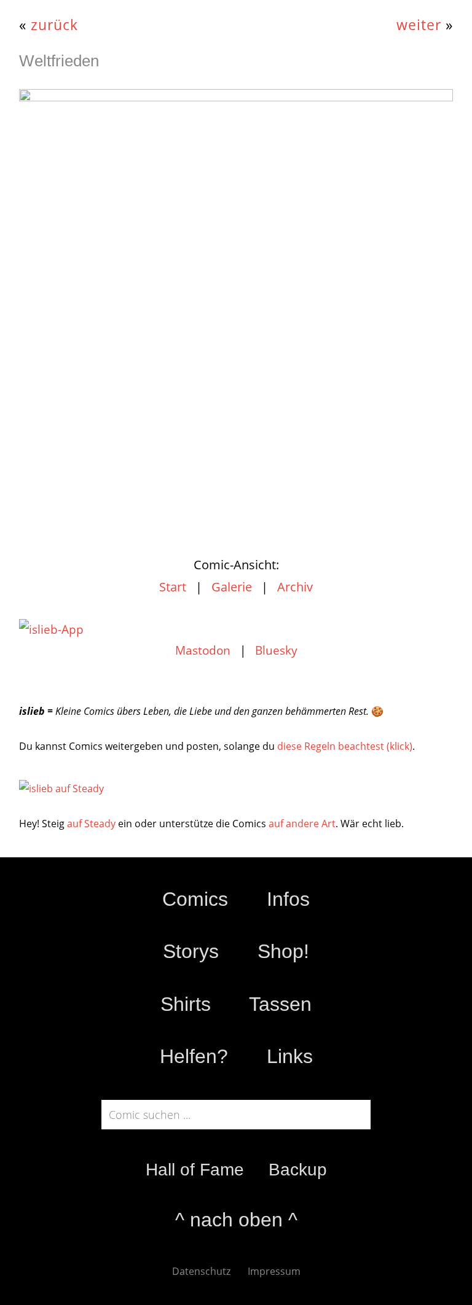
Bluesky (276, 650)
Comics (195, 899)
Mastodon (202, 650)
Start (172, 586)
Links (290, 1056)
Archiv (295, 586)
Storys (191, 951)
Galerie (231, 586)
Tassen (280, 1004)
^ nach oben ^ (236, 1220)
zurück (54, 24)
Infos (288, 899)
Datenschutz (201, 1271)
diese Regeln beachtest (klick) (344, 746)
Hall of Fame (195, 1169)
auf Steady (91, 823)
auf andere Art (302, 823)
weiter (418, 24)
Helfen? (194, 1056)
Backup (298, 1169)
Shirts (185, 1004)
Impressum (274, 1271)
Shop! (283, 951)
